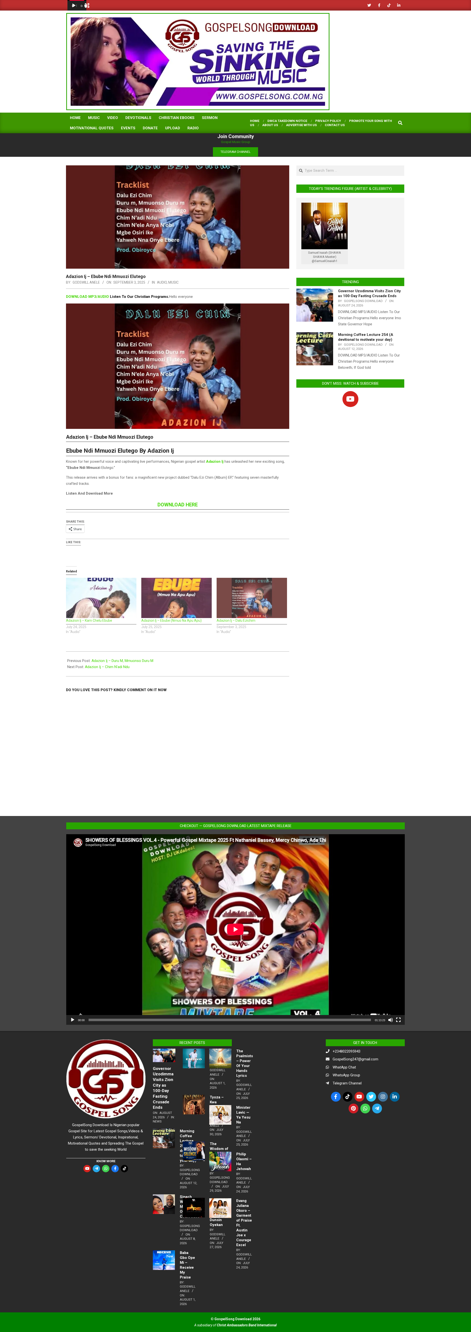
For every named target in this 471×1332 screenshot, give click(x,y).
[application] (76, 5)
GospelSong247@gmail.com (355, 1059)
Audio (162, 282)
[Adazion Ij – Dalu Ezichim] (252, 598)
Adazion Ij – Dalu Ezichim (236, 620)
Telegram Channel (347, 1083)
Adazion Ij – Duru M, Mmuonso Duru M (122, 661)
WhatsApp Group (346, 1075)
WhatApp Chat (344, 1067)
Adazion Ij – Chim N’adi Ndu (107, 667)
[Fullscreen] (87, 5)
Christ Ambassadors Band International (247, 1325)
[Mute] (390, 1019)
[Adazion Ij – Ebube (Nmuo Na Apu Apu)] (176, 598)
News (157, 1121)
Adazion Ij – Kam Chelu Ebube (89, 620)
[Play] (73, 5)
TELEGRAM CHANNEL (235, 152)
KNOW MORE (105, 1161)
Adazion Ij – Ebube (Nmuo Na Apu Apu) (171, 620)
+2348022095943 (346, 1051)
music (173, 282)
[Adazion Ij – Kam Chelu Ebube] (101, 598)
